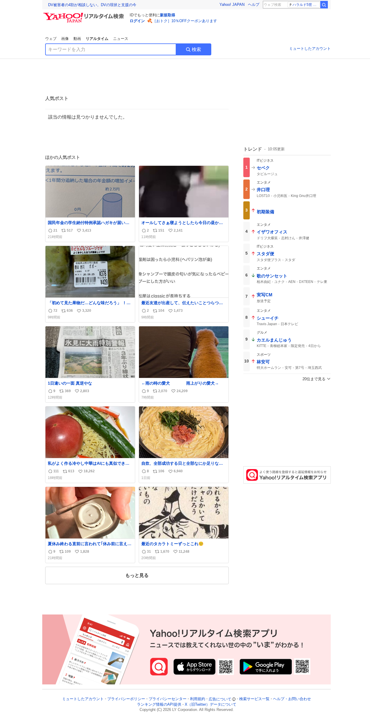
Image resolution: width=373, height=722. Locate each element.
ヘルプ (253, 4)
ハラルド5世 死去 (306, 5)
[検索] (324, 4)
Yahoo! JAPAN (231, 4)
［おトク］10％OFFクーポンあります (184, 21)
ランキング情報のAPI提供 (159, 704)
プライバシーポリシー (126, 699)
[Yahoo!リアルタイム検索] (84, 14)
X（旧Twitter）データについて (210, 704)
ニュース (120, 38)
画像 (65, 38)
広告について (220, 699)
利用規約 (197, 699)
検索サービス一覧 (254, 699)
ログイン (137, 21)
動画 (77, 38)
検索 (196, 49)
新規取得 (167, 15)
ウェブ (51, 38)
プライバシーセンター (167, 699)
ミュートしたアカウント (310, 48)
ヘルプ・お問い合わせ (292, 699)
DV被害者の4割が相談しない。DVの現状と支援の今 (92, 5)
